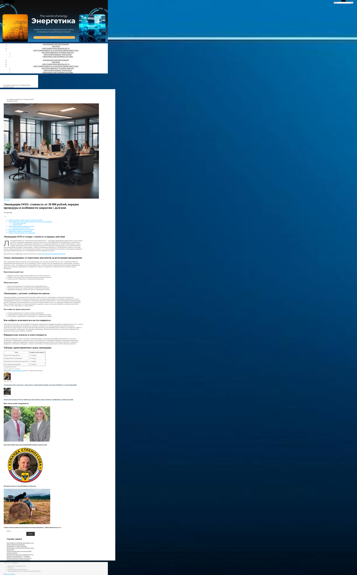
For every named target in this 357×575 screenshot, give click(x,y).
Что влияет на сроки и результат (21, 227)
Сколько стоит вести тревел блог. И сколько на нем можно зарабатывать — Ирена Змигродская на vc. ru (32, 527)
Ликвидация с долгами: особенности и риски (21, 226)
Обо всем (56, 46)
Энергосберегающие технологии (58, 55)
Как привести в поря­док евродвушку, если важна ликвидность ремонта (20, 543)
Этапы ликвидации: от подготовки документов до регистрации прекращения (30, 221)
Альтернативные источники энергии (58, 53)
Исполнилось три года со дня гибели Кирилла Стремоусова (20, 486)
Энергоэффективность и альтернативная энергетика (55, 50)
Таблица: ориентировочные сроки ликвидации (22, 232)
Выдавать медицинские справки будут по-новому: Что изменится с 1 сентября (20, 555)
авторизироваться (16, 370)
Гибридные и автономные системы (57, 57)
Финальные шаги (17, 224)
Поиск (9, 531)
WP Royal (15, 563)
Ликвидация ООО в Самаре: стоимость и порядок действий (25, 220)
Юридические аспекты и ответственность (20, 231)
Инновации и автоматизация (56, 44)
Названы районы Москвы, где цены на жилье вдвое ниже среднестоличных (19, 558)
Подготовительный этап (19, 223)
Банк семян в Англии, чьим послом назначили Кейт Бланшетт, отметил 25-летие (25, 444)
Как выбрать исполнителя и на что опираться (21, 229)
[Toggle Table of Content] (5, 216)
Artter (7, 372)
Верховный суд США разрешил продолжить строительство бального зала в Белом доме (20, 547)
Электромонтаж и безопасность (56, 48)
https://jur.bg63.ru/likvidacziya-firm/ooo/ (53, 254)
